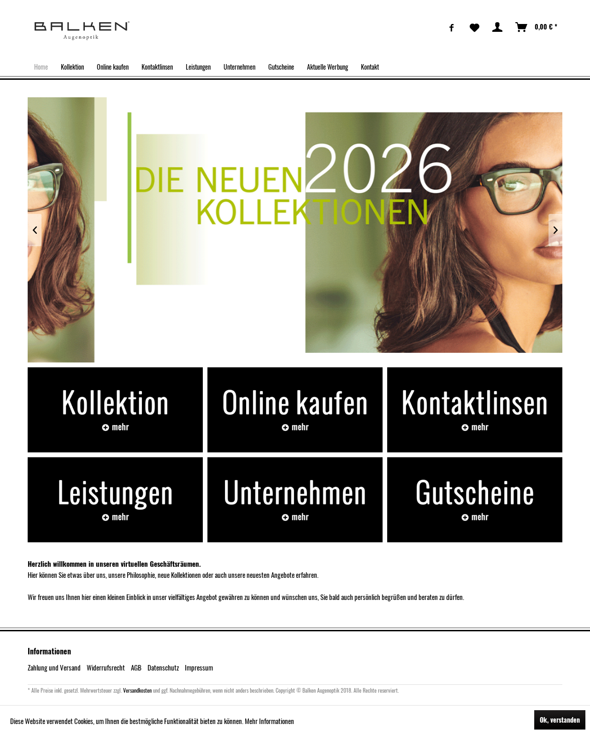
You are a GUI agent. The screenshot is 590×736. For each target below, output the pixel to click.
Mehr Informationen (269, 721)
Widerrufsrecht (106, 667)
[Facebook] (451, 27)
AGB (136, 667)
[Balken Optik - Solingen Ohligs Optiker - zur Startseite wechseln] (82, 31)
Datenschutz (163, 667)
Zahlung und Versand (54, 667)
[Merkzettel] (474, 27)
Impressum (199, 667)
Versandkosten (137, 690)
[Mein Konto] (497, 27)
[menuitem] (451, 27)
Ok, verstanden (560, 719)
